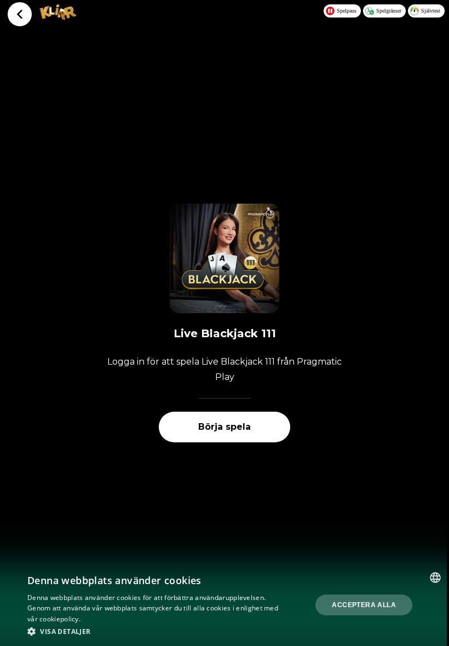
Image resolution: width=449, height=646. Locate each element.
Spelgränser (388, 11)
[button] (153, 631)
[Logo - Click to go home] (57, 16)
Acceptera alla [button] (364, 605)
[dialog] (224, 605)
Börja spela (224, 427)
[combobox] (435, 577)
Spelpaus (346, 11)
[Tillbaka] (20, 14)
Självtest (430, 11)
